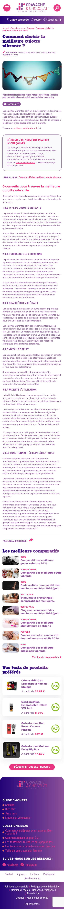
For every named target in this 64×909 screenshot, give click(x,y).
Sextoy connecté (56, 19)
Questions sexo (18, 28)
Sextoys (30, 28)
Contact (9, 874)
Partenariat (49, 874)
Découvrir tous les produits (32, 766)
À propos (21, 874)
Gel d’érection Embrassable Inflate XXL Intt (34, 705)
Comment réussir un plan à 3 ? (23, 837)
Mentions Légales (20, 890)
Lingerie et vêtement (19, 19)
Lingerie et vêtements (17, 817)
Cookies (20, 897)
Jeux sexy (11, 813)
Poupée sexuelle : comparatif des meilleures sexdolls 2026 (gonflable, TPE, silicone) (40, 638)
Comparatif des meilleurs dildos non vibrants (37, 649)
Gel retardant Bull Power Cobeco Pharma (32, 726)
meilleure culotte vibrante (25, 128)
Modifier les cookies (37, 897)
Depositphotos (32, 904)
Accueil (5, 28)
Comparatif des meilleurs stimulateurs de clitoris (37, 624)
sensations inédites (25, 162)
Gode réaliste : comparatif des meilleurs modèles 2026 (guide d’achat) (41, 588)
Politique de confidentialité (45, 886)
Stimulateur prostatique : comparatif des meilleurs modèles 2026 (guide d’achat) (40, 600)
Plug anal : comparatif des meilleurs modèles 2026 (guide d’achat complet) (41, 613)
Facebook (12, 864)
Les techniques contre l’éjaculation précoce (30, 846)
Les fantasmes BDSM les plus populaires (29, 842)
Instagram (31, 864)
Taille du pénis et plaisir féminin (23, 850)
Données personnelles (44, 890)
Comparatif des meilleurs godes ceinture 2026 (37, 562)
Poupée (38, 19)
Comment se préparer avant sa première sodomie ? (28, 832)
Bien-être (10, 809)
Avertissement (32, 878)
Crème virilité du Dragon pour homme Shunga (34, 683)
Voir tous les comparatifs (45, 657)
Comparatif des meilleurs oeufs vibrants (40, 177)
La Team (34, 874)
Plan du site (33, 893)
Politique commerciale (16, 886)
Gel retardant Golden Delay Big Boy (35, 748)
